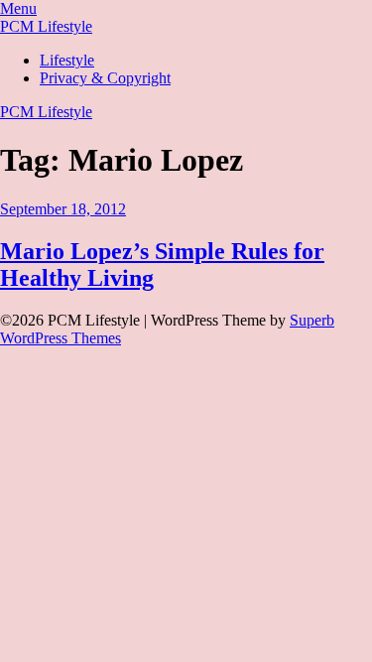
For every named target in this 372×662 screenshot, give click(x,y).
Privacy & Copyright (105, 77)
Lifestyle (67, 60)
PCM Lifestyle (46, 26)
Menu (18, 8)
